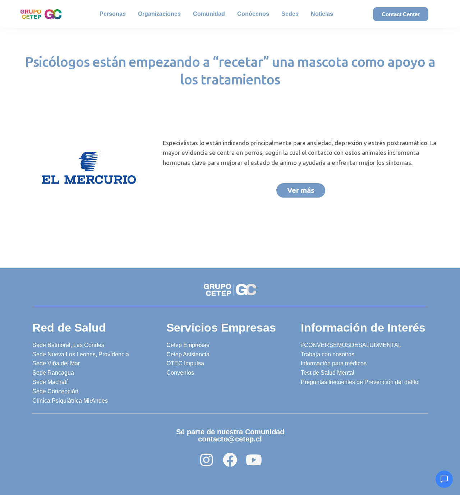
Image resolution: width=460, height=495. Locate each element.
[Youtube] (254, 460)
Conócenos (253, 14)
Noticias (322, 14)
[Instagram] (206, 460)
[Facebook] (230, 460)
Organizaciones (159, 14)
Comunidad (209, 14)
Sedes (290, 14)
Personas (113, 14)
